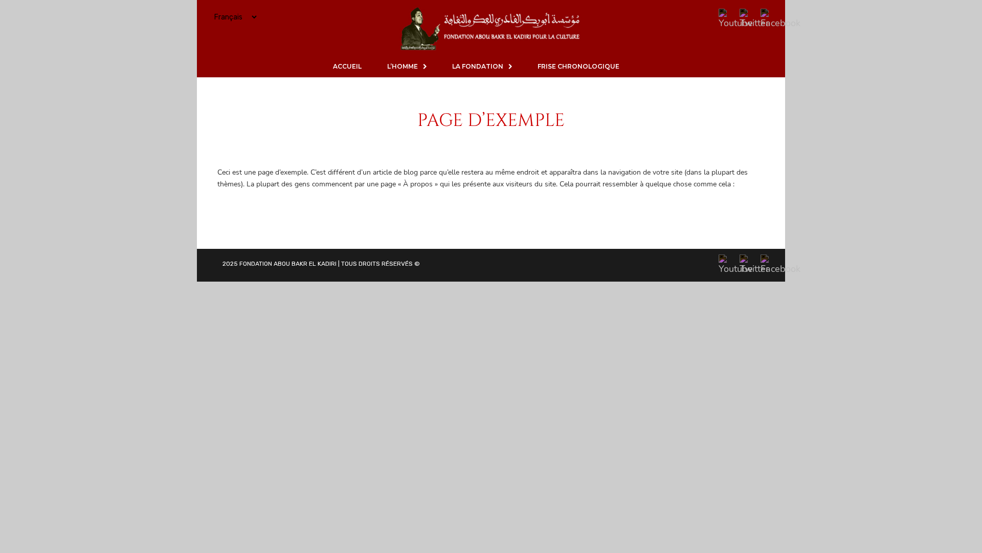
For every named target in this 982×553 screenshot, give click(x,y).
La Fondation (477, 66)
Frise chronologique (578, 66)
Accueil (347, 66)
